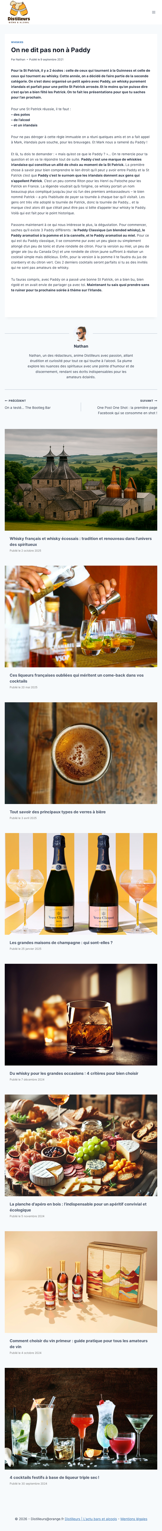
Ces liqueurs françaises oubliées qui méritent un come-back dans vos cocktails (77, 678)
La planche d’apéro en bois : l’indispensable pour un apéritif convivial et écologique (78, 1207)
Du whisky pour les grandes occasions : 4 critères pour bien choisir (74, 1073)
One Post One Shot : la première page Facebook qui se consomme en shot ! (127, 407)
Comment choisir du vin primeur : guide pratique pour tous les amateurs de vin (79, 1343)
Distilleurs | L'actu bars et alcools (91, 1519)
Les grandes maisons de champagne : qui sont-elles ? (61, 942)
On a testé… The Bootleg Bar (28, 404)
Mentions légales (134, 1519)
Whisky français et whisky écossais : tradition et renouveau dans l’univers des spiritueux (81, 541)
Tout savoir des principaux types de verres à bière (58, 812)
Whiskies (17, 42)
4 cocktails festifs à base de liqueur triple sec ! (54, 1477)
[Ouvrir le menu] (153, 12)
